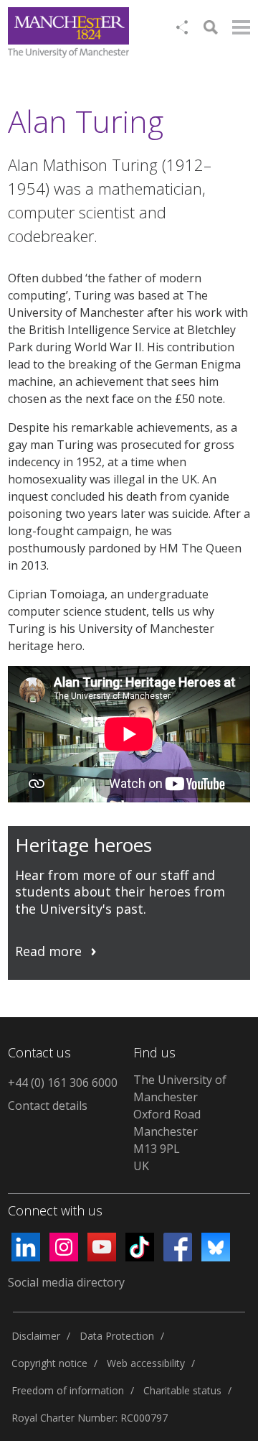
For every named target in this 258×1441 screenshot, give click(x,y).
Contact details (47, 1105)
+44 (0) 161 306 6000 (63, 1082)
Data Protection (117, 1336)
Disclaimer (35, 1336)
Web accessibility (146, 1363)
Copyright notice (49, 1363)
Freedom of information (67, 1390)
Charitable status (182, 1390)
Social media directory (66, 1282)
